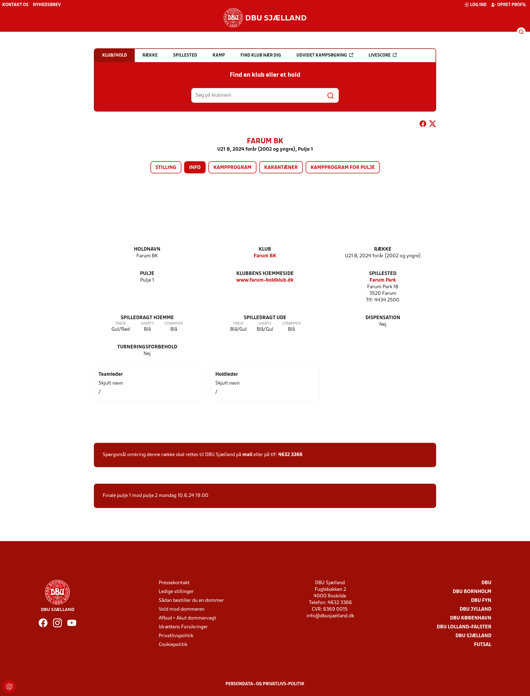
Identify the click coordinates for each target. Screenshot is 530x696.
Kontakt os (15, 5)
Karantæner (281, 167)
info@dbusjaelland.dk (330, 616)
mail (247, 454)
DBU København (470, 618)
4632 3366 (290, 454)
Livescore (380, 55)
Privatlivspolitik (176, 636)
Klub (265, 249)
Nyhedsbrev (47, 5)
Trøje (120, 323)
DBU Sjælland (473, 636)
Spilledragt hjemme (147, 318)
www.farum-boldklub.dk (264, 280)
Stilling (165, 167)
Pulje (147, 273)
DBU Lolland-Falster (464, 627)
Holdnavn (147, 249)
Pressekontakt (174, 583)
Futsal (482, 644)
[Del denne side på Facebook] (423, 124)
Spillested (382, 273)
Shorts (147, 323)
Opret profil (511, 5)
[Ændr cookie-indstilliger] (9, 686)
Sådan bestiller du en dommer (191, 600)
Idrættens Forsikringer (183, 627)
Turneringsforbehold (147, 347)
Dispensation (382, 318)
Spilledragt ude (265, 318)
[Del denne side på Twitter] (432, 124)
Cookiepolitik (173, 644)
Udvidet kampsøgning (321, 55)
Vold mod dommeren (182, 609)
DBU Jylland (475, 609)
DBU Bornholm (472, 591)
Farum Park (383, 280)
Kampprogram (232, 167)
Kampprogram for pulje (343, 167)
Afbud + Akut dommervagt (187, 618)
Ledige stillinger (176, 591)
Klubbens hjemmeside (265, 273)
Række (382, 249)
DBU (486, 583)
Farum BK (265, 256)
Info (195, 167)
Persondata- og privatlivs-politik (265, 684)
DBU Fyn (481, 600)
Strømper (174, 323)
